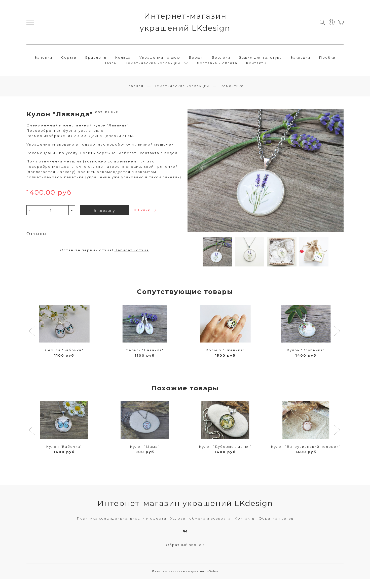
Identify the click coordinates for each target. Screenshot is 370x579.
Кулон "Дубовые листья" (225, 447)
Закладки (300, 57)
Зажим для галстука (260, 57)
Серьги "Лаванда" (145, 350)
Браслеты (95, 57)
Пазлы (110, 63)
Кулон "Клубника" (306, 350)
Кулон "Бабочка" (64, 447)
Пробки (327, 57)
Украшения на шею (159, 57)
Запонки (43, 57)
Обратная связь (276, 518)
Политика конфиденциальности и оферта (121, 518)
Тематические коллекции (182, 86)
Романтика (232, 86)
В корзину (104, 211)
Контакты (256, 63)
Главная (134, 86)
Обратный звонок (185, 545)
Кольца (123, 57)
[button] (32, 331)
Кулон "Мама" (145, 447)
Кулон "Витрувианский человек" (306, 447)
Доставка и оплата (217, 63)
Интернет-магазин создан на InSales (185, 571)
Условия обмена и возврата (200, 518)
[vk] (185, 531)
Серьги (69, 57)
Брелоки (221, 57)
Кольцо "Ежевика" (225, 350)
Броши (196, 57)
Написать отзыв (132, 250)
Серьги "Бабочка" (64, 350)
